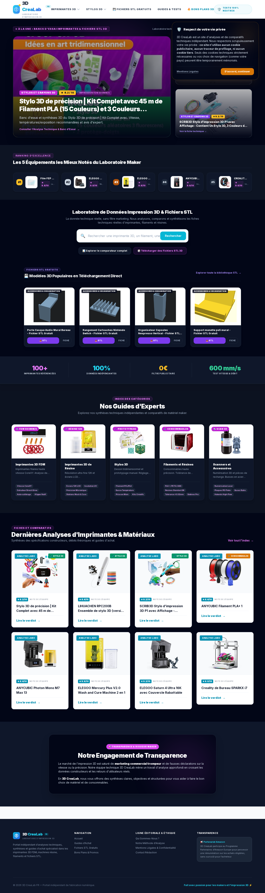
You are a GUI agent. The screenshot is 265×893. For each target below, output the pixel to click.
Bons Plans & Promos (86, 852)
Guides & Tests (169, 9)
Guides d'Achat (82, 843)
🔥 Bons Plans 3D (200, 9)
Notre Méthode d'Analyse (150, 843)
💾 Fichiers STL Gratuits (132, 9)
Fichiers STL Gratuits (86, 847)
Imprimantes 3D (63, 9)
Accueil (78, 838)
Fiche (66, 340)
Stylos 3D (94, 9)
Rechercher (173, 235)
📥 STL (43, 340)
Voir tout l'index (241, 540)
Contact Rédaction (146, 852)
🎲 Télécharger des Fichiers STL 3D (160, 250)
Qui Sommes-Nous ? (147, 838)
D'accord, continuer (237, 71)
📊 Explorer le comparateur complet (104, 250)
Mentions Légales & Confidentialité (156, 847)
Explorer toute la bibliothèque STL (218, 272)
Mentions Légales (187, 71)
